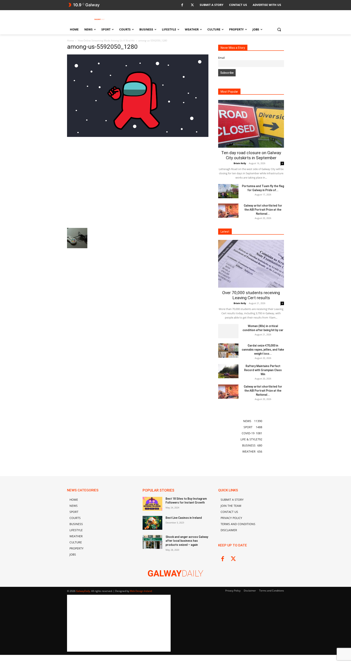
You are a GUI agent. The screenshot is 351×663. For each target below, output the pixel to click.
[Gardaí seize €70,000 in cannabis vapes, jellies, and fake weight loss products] (228, 350)
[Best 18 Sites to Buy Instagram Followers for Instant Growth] (152, 504)
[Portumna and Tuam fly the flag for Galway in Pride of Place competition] (228, 191)
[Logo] (99, 19)
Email (221, 58)
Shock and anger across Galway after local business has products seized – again (187, 540)
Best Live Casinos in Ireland (184, 517)
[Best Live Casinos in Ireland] (152, 523)
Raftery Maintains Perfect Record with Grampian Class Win (263, 370)
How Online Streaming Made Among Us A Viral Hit (106, 40)
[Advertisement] (137, 182)
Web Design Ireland (141, 591)
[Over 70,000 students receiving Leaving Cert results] (251, 264)
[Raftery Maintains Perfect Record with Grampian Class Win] (228, 371)
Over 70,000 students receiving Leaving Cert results (251, 295)
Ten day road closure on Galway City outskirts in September (251, 155)
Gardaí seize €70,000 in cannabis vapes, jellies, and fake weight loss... (263, 349)
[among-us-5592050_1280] (137, 136)
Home (70, 40)
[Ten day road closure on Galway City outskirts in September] (251, 124)
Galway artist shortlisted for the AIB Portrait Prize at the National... (263, 209)
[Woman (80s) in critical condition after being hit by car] (228, 331)
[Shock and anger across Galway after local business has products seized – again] (152, 542)
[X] (192, 5)
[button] (279, 29)
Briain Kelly (240, 163)
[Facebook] (182, 5)
